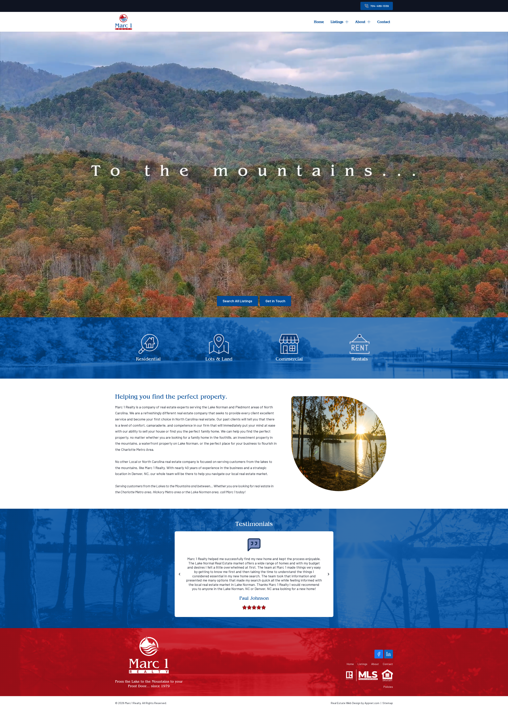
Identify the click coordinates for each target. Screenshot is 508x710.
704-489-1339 (379, 6)
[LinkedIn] (388, 654)
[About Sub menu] (370, 22)
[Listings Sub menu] (348, 22)
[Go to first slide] (328, 574)
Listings (337, 22)
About (360, 22)
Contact (383, 22)
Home (319, 22)
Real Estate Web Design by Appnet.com (355, 703)
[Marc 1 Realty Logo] (123, 22)
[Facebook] (378, 654)
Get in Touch (275, 301)
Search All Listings (237, 301)
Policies (388, 686)
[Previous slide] (180, 574)
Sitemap (387, 703)
